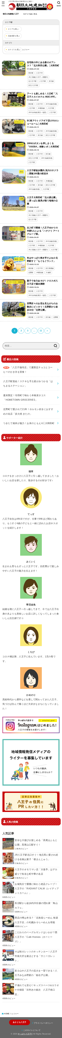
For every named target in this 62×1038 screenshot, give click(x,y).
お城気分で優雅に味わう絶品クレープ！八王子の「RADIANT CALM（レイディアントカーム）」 (37, 888)
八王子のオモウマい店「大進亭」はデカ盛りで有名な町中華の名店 (36, 871)
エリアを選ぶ (13, 29)
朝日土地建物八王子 (11, 14)
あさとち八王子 (19, 1022)
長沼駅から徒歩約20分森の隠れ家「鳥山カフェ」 (36, 905)
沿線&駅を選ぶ (14, 36)
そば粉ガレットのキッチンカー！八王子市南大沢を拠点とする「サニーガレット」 (36, 956)
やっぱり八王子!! (25, 1034)
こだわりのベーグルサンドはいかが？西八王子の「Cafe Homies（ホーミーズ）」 (36, 937)
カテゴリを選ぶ (14, 50)
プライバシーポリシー (43, 1023)
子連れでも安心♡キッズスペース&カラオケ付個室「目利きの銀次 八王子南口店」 (37, 990)
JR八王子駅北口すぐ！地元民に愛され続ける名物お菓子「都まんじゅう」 (36, 857)
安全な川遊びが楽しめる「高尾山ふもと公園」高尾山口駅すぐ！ (36, 842)
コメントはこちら (30, 14)
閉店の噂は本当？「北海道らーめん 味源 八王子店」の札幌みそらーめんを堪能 (36, 919)
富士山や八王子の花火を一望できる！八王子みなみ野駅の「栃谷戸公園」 (36, 972)
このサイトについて (32, 1030)
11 (41, 330)
